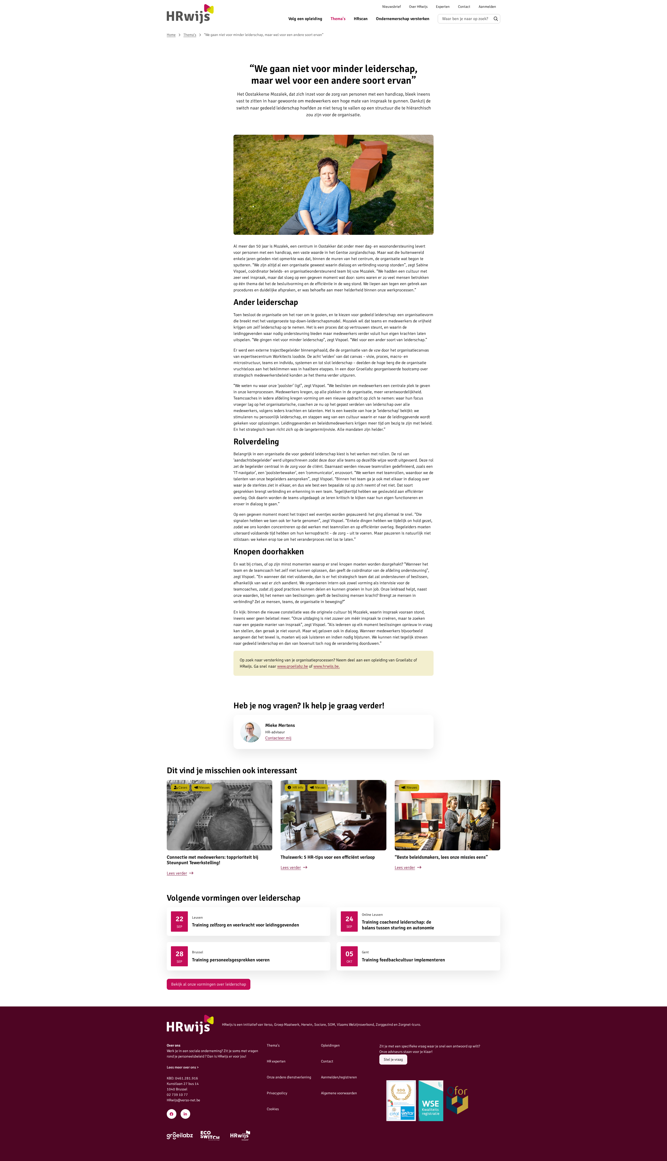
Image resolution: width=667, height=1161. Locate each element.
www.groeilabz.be (292, 666)
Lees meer (248, 921)
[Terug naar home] (190, 14)
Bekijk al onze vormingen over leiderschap (208, 984)
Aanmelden (487, 6)
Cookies (273, 1109)
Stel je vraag (393, 1059)
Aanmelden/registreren (339, 1077)
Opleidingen (330, 1045)
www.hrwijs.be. (326, 666)
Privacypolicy (277, 1093)
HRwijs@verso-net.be (183, 1100)
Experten (443, 6)
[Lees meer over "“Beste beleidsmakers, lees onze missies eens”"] (447, 828)
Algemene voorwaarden (339, 1093)
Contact (464, 6)
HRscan (361, 18)
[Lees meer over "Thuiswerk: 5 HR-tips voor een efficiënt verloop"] (333, 828)
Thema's (338, 18)
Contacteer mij (278, 738)
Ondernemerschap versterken (402, 18)
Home (171, 35)
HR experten (276, 1061)
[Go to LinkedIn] (185, 1114)
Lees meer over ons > (183, 1067)
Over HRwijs (418, 6)
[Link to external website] (180, 1135)
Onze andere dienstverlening (289, 1077)
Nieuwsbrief (391, 6)
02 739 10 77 (177, 1094)
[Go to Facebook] (171, 1114)
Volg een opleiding (305, 18)
